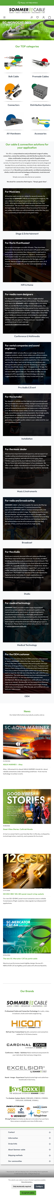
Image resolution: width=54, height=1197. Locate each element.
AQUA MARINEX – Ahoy (13, 764)
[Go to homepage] (27, 10)
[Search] (32, 17)
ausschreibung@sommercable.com (17, 324)
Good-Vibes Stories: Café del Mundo (18, 829)
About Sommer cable (16, 1149)
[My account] (44, 17)
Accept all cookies (28, 1193)
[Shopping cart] (50, 17)
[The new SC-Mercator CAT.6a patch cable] (27, 936)
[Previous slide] (4, 30)
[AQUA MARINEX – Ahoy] (27, 741)
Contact (11, 1132)
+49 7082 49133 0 (32, 3)
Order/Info (12, 1144)
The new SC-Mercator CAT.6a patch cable (20, 958)
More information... (27, 1182)
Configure (39, 1186)
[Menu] (4, 17)
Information (13, 1138)
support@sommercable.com (16, 626)
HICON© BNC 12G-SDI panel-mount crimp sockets (23, 894)
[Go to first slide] (50, 30)
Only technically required (22, 1186)
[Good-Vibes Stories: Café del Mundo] (27, 806)
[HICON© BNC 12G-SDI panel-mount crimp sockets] (27, 871)
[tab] (23, 36)
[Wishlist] (37, 17)
